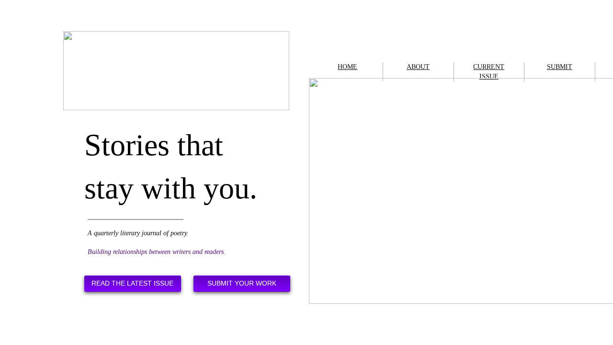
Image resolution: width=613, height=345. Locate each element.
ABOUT (418, 66)
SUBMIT (559, 66)
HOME (347, 66)
